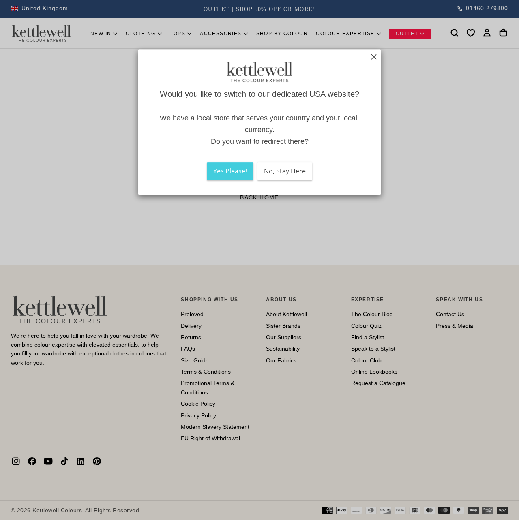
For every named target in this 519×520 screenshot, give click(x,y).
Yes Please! (230, 171)
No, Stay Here (285, 171)
